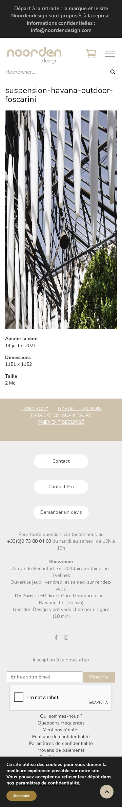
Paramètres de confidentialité (61, 743)
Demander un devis (61, 512)
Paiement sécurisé (61, 422)
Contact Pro (61, 486)
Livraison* (34, 408)
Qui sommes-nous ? (61, 716)
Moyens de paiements (61, 750)
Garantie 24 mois (79, 408)
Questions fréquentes (61, 723)
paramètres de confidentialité (47, 783)
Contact (61, 461)
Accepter (21, 795)
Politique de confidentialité (61, 736)
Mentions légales (61, 730)
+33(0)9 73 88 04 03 (30, 541)
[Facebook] (56, 637)
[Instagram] (66, 637)
